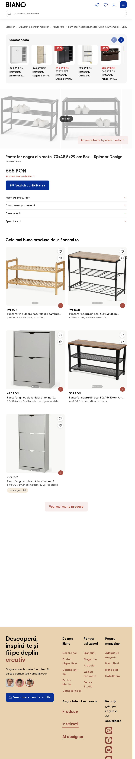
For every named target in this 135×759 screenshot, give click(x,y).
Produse (70, 711)
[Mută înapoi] (114, 40)
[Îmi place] (60, 251)
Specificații (13, 221)
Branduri (89, 652)
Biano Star (111, 669)
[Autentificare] (114, 4)
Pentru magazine (112, 641)
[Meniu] (123, 4)
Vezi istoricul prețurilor (19, 176)
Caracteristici (71, 690)
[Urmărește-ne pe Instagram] (108, 730)
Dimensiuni (13, 213)
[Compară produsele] (97, 4)
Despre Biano (67, 641)
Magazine (90, 659)
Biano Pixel (112, 663)
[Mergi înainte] (121, 40)
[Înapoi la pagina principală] (16, 5)
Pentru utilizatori (91, 641)
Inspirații (70, 724)
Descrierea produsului (20, 205)
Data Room (112, 676)
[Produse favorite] (105, 4)
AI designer (73, 736)
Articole (89, 665)
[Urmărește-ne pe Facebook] (108, 740)
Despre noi (69, 652)
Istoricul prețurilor (18, 197)
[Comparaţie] (60, 258)
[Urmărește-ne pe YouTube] (108, 749)
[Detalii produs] (60, 305)
